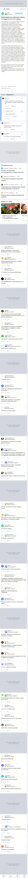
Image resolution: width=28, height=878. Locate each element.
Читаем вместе (12, 567)
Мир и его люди (12, 450)
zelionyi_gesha (6, 176)
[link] (10, 213)
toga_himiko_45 (7, 184)
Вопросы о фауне (13, 168)
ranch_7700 (6, 192)
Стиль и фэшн (10, 725)
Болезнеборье (11, 377)
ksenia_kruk (6, 168)
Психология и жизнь (13, 462)
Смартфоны (10, 473)
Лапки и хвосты (10, 14)
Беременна (12, 176)
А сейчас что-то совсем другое (14, 826)
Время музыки (11, 777)
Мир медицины (12, 259)
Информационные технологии (14, 346)
